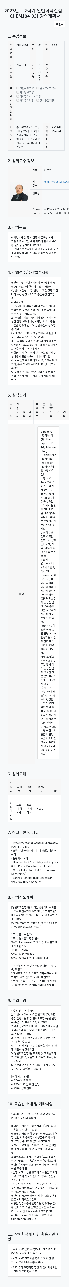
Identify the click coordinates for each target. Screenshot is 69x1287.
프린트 (59, 24)
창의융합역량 (47, 100)
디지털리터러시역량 (30, 96)
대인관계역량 (27, 88)
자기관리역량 (27, 100)
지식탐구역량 (27, 92)
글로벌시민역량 (48, 88)
